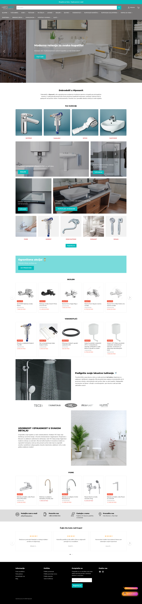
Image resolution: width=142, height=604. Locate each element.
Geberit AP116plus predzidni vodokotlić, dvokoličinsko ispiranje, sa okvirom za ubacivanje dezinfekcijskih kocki (115, 346)
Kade (23, 13)
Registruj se (77, 586)
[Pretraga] (119, 8)
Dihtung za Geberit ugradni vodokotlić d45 (70, 344)
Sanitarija (5, 17)
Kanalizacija (30, 17)
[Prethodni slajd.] (4, 51)
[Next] (130, 298)
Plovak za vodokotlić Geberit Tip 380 (25, 344)
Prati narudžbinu (20, 571)
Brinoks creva (17, 17)
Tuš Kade (31, 13)
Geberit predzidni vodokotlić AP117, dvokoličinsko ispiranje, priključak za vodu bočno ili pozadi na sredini (92, 345)
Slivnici (66, 13)
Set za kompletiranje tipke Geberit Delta (47, 344)
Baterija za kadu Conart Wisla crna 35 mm (48, 304)
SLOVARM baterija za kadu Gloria (25, 304)
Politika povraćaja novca (50, 574)
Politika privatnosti (49, 571)
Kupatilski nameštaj (91, 13)
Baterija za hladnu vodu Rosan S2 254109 (116, 498)
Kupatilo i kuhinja (44, 17)
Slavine (4, 13)
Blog (17, 578)
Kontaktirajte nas (20, 576)
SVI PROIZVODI (26, 268)
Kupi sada (20, 56)
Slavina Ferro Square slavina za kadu (92, 304)
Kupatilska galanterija (109, 13)
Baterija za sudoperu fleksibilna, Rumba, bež (46, 498)
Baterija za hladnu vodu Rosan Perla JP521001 (26, 498)
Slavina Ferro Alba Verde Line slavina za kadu (116, 304)
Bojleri (58, 13)
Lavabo (50, 13)
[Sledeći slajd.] (137, 51)
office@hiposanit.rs (26, 516)
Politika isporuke (48, 576)
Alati (55, 17)
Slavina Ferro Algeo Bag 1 (69, 304)
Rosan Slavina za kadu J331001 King (90, 498)
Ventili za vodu (126, 13)
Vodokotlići (76, 13)
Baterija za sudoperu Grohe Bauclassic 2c (70, 498)
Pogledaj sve (71, 246)
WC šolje (41, 13)
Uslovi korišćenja (48, 578)
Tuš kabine (14, 13)
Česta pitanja (19, 574)
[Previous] (12, 298)
